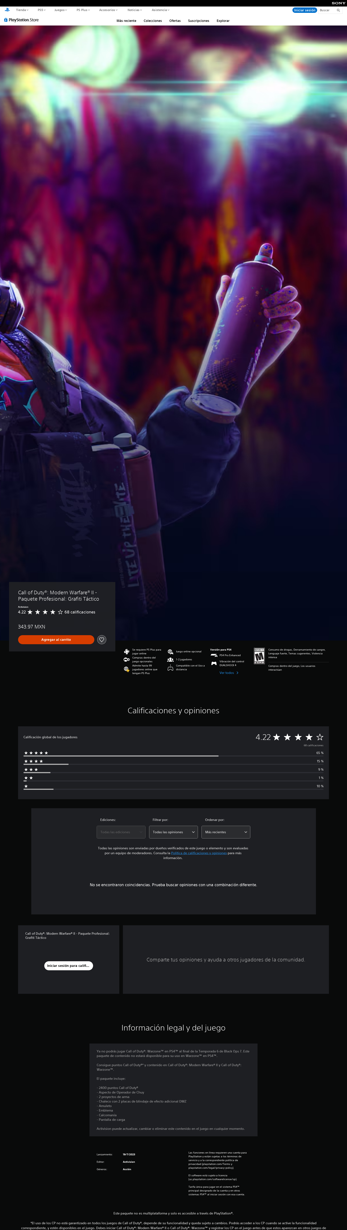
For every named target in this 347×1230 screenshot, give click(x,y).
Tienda (21, 10)
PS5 (40, 10)
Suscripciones (198, 21)
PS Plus (81, 10)
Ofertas (175, 21)
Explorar (223, 21)
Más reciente (126, 21)
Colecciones (153, 21)
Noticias (134, 10)
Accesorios (107, 10)
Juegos (60, 10)
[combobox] (121, 832)
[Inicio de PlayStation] (7, 10)
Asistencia (159, 10)
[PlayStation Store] (22, 20)
